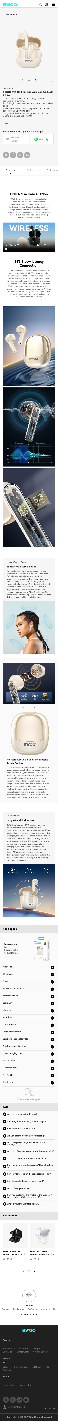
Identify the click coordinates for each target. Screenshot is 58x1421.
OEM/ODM (37, 1367)
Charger (36, 1348)
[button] (22, 80)
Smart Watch (23, 1352)
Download (7, 1370)
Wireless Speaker (40, 1352)
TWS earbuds (9, 1348)
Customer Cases (21, 1367)
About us (7, 1377)
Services (7, 1367)
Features (31, 170)
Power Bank (24, 1348)
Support (7, 1358)
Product (7, 1340)
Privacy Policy (9, 1385)
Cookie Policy (25, 1385)
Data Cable (8, 1352)
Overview (10, 170)
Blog (47, 1367)
